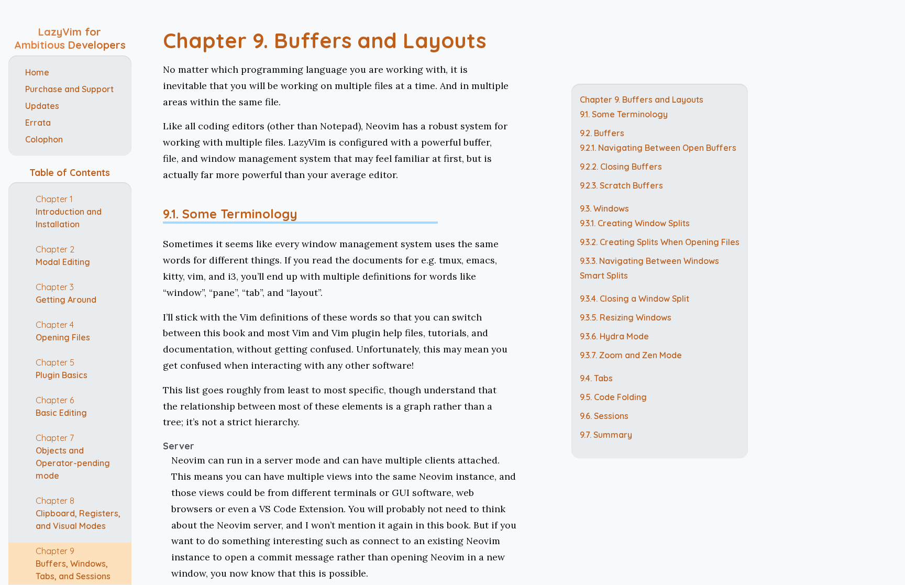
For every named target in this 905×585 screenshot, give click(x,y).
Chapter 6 (61, 406)
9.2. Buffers (602, 133)
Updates (42, 106)
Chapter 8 (78, 513)
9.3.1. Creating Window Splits (635, 223)
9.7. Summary (606, 434)
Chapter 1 (69, 211)
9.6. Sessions (604, 416)
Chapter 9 (73, 563)
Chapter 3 (66, 293)
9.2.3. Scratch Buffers (621, 185)
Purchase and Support (69, 89)
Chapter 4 (63, 331)
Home (37, 72)
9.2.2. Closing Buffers (621, 166)
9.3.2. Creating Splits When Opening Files (660, 242)
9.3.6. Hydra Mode (614, 336)
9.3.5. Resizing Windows (625, 317)
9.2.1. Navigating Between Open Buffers (658, 147)
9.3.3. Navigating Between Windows (649, 261)
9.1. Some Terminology (230, 214)
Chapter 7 (73, 457)
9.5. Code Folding (613, 397)
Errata (38, 122)
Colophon (44, 139)
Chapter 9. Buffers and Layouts (324, 40)
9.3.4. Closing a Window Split (634, 298)
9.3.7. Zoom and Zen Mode (631, 355)
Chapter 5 (61, 368)
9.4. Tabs (596, 378)
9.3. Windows (604, 208)
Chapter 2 (63, 255)
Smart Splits (604, 275)
